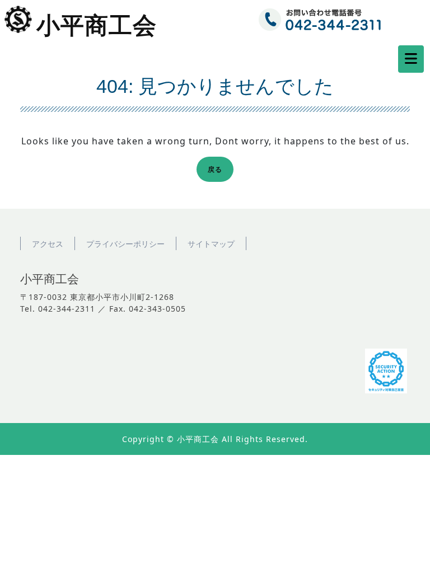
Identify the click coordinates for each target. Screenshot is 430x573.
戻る (218, 171)
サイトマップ (211, 243)
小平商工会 (96, 25)
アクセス (47, 243)
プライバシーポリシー (125, 243)
